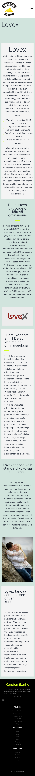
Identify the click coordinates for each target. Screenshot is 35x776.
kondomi (19, 249)
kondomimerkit (19, 151)
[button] (32, 9)
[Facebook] (3, 700)
